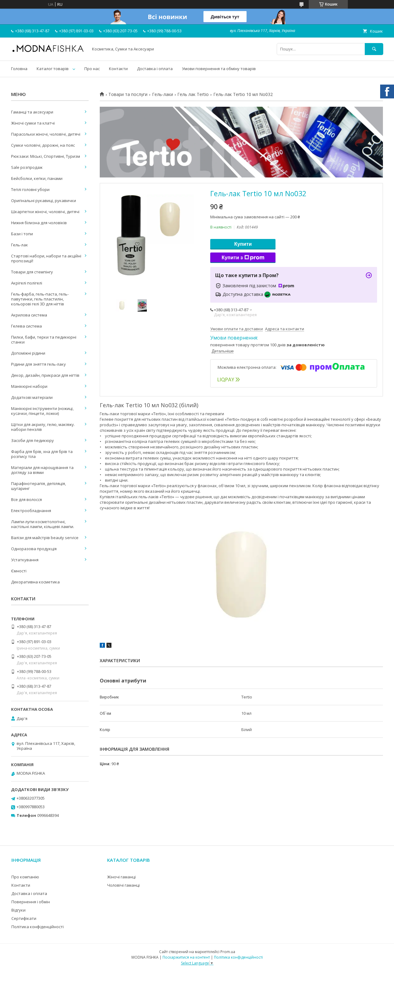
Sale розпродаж (26, 167)
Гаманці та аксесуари (32, 112)
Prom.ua (227, 951)
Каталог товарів (53, 68)
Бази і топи (22, 234)
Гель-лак (19, 245)
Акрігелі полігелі (26, 283)
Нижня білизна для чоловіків (39, 222)
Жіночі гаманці (121, 877)
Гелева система (26, 326)
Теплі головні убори (30, 189)
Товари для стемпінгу (32, 272)
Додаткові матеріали (32, 397)
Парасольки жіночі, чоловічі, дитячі (45, 134)
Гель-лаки (162, 94)
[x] (109, 646)
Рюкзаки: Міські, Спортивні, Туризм (45, 156)
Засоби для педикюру (32, 440)
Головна (19, 68)
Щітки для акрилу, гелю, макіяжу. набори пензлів (43, 427)
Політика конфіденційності (37, 926)
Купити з (232, 257)
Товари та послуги (127, 94)
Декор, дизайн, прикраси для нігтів (45, 375)
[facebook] (102, 646)
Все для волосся (26, 499)
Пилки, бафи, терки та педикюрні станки (43, 339)
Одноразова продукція (34, 548)
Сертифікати (23, 918)
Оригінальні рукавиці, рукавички (43, 200)
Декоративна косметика (35, 582)
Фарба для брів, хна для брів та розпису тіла (42, 454)
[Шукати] (374, 49)
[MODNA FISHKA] (48, 51)
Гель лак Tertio (193, 94)
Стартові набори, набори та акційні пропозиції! (46, 258)
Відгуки (18, 910)
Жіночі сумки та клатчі (33, 123)
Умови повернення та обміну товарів (219, 68)
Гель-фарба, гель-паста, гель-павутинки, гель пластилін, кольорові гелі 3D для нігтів (40, 299)
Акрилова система (29, 315)
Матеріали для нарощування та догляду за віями (42, 470)
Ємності (18, 571)
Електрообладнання (31, 510)
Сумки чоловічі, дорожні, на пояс (43, 145)
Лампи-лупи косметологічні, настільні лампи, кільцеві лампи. (42, 524)
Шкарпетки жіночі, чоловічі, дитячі (45, 211)
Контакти (118, 68)
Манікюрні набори (29, 386)
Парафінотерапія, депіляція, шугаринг (38, 486)
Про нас (92, 68)
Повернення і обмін (30, 902)
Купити (243, 244)
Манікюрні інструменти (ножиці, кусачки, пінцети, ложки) (42, 411)
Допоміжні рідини (28, 353)
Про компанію (25, 877)
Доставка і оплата (155, 68)
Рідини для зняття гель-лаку (38, 364)
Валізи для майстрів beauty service (44, 537)
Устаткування (24, 560)
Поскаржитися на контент (186, 957)
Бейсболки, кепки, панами (36, 178)
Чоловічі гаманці (123, 885)
